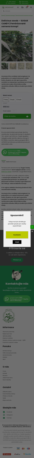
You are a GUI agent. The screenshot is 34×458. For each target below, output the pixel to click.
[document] (17, 229)
